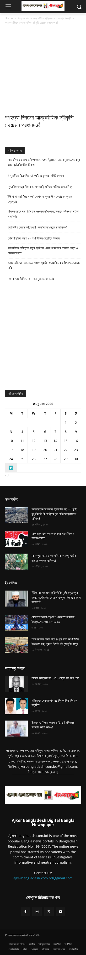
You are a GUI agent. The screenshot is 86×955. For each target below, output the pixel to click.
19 (34, 449)
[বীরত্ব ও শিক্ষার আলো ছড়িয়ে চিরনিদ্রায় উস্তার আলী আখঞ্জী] (16, 729)
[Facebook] (25, 911)
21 (55, 449)
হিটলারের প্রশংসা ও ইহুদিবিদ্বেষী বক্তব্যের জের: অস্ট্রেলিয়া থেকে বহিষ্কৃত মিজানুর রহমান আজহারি (56, 597)
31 (11, 468)
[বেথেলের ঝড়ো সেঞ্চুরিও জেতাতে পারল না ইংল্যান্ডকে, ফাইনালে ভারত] (16, 623)
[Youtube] (60, 911)
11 (22, 440)
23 (76, 449)
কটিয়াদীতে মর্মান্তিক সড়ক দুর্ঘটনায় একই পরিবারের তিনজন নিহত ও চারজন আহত (43, 250)
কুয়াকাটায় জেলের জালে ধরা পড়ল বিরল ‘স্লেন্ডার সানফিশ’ (37, 227)
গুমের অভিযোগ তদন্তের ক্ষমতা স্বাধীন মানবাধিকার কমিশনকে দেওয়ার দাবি (44, 265)
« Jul (8, 475)
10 (11, 440)
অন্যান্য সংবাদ (15, 668)
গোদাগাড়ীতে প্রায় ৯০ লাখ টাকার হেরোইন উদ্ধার (34, 238)
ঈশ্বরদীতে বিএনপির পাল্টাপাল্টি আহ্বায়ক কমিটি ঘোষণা (36, 176)
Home (9, 18)
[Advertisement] (43, 71)
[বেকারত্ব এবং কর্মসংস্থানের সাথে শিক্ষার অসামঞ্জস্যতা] (16, 539)
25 (22, 459)
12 (34, 440)
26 (34, 459)
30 (76, 459)
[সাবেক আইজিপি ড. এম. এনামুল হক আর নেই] (16, 684)
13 (45, 440)
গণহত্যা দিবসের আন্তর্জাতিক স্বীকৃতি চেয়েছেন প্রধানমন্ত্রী (44, 18)
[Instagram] (37, 911)
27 (45, 459)
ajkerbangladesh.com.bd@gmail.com (43, 878)
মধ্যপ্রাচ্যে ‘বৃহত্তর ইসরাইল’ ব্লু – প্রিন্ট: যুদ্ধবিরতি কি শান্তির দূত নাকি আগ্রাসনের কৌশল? (54, 513)
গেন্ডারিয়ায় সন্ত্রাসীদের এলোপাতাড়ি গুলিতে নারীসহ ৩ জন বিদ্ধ (40, 187)
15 (66, 440)
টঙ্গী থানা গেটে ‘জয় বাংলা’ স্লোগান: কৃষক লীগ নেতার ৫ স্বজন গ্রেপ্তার (40, 199)
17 (11, 449)
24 (11, 459)
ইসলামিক (11, 582)
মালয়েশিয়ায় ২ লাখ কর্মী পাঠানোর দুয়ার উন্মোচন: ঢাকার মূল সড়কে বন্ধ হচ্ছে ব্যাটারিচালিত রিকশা (44, 162)
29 (66, 459)
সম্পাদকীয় (11, 499)
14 (55, 440)
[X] (49, 911)
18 (22, 449)
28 (55, 459)
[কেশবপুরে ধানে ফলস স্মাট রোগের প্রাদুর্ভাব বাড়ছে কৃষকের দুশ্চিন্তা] (16, 562)
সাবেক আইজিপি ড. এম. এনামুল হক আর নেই (31, 279)
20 (45, 449)
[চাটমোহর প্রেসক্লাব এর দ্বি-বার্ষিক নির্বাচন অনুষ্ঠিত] (16, 706)
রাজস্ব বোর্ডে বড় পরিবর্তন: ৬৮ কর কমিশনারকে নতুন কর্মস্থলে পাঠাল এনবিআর (43, 213)
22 (66, 449)
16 (76, 440)
